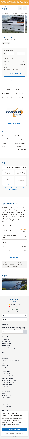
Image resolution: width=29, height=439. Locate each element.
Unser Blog (5, 365)
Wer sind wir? (5, 339)
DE (6, 320)
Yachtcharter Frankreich (8, 382)
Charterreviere (6, 391)
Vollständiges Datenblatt (13, 123)
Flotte (3, 393)
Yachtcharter (7, 13)
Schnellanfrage (6, 397)
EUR (6, 316)
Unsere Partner (6, 345)
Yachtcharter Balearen (8, 378)
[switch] (14, 80)
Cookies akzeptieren (14, 429)
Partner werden (6, 406)
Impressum (5, 358)
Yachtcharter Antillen (8, 387)
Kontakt (4, 367)
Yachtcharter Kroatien (8, 376)
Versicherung (5, 350)
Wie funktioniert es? (7, 341)
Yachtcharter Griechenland (9, 380)
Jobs (3, 356)
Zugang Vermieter (7, 404)
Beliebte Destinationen (9, 411)
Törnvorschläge (6, 395)
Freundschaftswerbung (8, 348)
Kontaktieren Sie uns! (14, 189)
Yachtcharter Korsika (8, 384)
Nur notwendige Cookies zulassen (14, 433)
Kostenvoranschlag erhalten (15, 74)
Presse (4, 354)
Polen (21, 13)
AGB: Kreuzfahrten (7, 361)
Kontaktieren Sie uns (15, 312)
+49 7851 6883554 (15, 304)
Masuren (27, 13)
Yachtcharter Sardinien (8, 374)
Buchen (8, 185)
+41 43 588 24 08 (15, 307)
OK (25, 332)
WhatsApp (15, 309)
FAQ (3, 352)
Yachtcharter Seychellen (8, 389)
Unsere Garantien (7, 343)
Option (22, 64)
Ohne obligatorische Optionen (12, 69)
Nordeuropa (15, 13)
